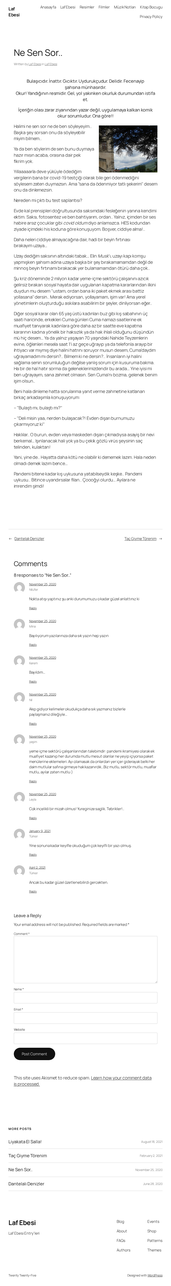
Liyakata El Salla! (24, 1141)
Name (19, 989)
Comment (22, 934)
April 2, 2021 (37, 867)
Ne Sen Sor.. (20, 1169)
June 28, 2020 (153, 1184)
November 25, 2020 (42, 584)
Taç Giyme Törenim (140, 538)
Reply (33, 608)
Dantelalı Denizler (29, 538)
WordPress (155, 1275)
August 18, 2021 (152, 1141)
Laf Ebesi (14, 12)
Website (19, 1029)
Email (18, 1009)
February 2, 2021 (151, 1155)
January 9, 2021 (40, 831)
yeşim (33, 742)
